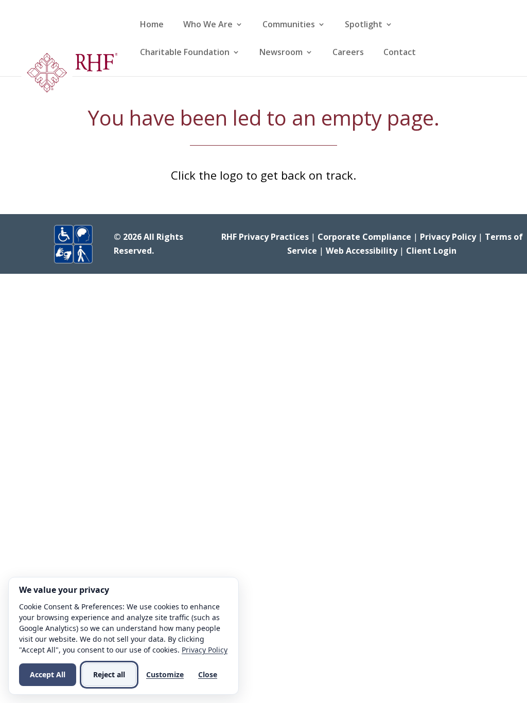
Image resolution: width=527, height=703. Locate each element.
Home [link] (152, 25)
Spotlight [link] (363, 25)
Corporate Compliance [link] (364, 236)
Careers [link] (348, 53)
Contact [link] (399, 53)
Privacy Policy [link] (448, 236)
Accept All (47, 674)
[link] (68, 76)
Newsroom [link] (281, 53)
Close (207, 674)
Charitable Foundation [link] (185, 53)
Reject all (109, 674)
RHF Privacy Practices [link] (265, 236)
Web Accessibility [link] (361, 250)
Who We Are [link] (208, 25)
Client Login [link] (431, 250)
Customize (165, 674)
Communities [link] (288, 25)
